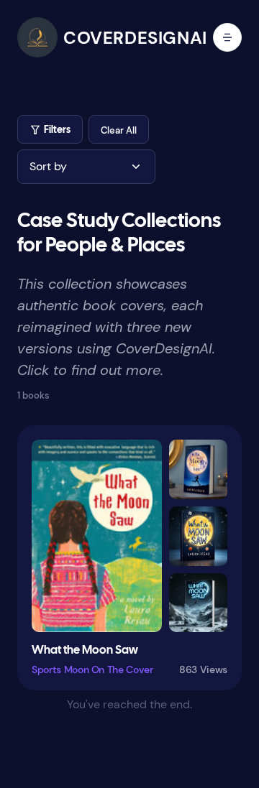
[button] (118, 129)
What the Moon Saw (85, 650)
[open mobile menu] (227, 37)
